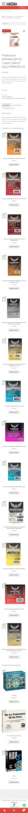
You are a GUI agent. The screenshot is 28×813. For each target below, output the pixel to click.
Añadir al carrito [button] (14, 164)
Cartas (13, 98)
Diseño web (14, 802)
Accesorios (8, 98)
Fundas (17, 98)
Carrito (21, 809)
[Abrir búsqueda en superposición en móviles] (14, 10)
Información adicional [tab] (8, 108)
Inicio (4, 16)
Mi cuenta (4, 810)
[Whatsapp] (24, 806)
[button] (24, 31)
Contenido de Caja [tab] (16, 105)
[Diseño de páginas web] (14, 804)
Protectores (9, 16)
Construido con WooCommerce (10, 794)
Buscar (14, 810)
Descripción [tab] (6, 105)
